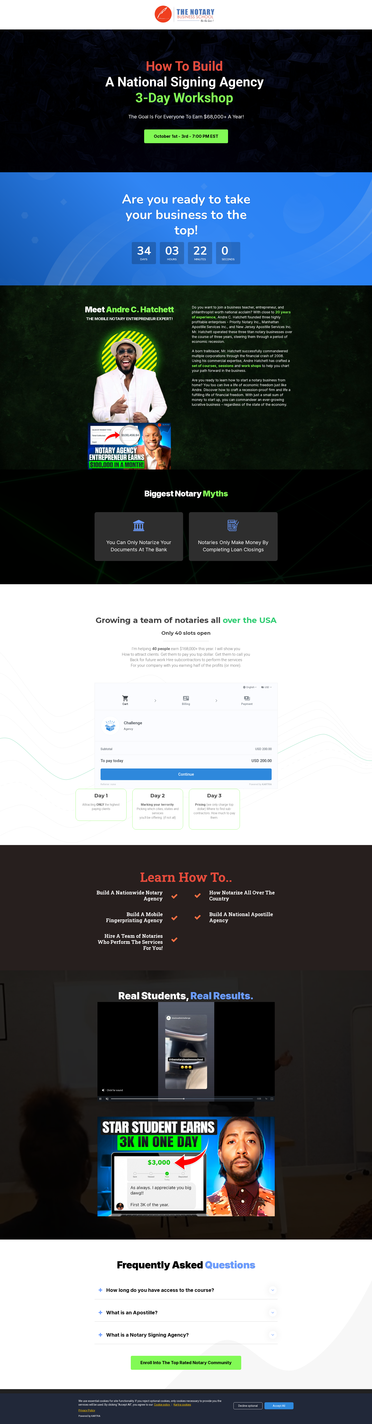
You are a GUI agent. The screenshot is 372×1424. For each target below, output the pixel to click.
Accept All (279, 1405)
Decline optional (248, 1405)
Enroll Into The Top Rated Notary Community (186, 1362)
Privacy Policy (86, 1410)
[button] (273, 1290)
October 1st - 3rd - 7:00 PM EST (186, 136)
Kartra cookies (182, 1404)
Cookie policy (162, 1404)
